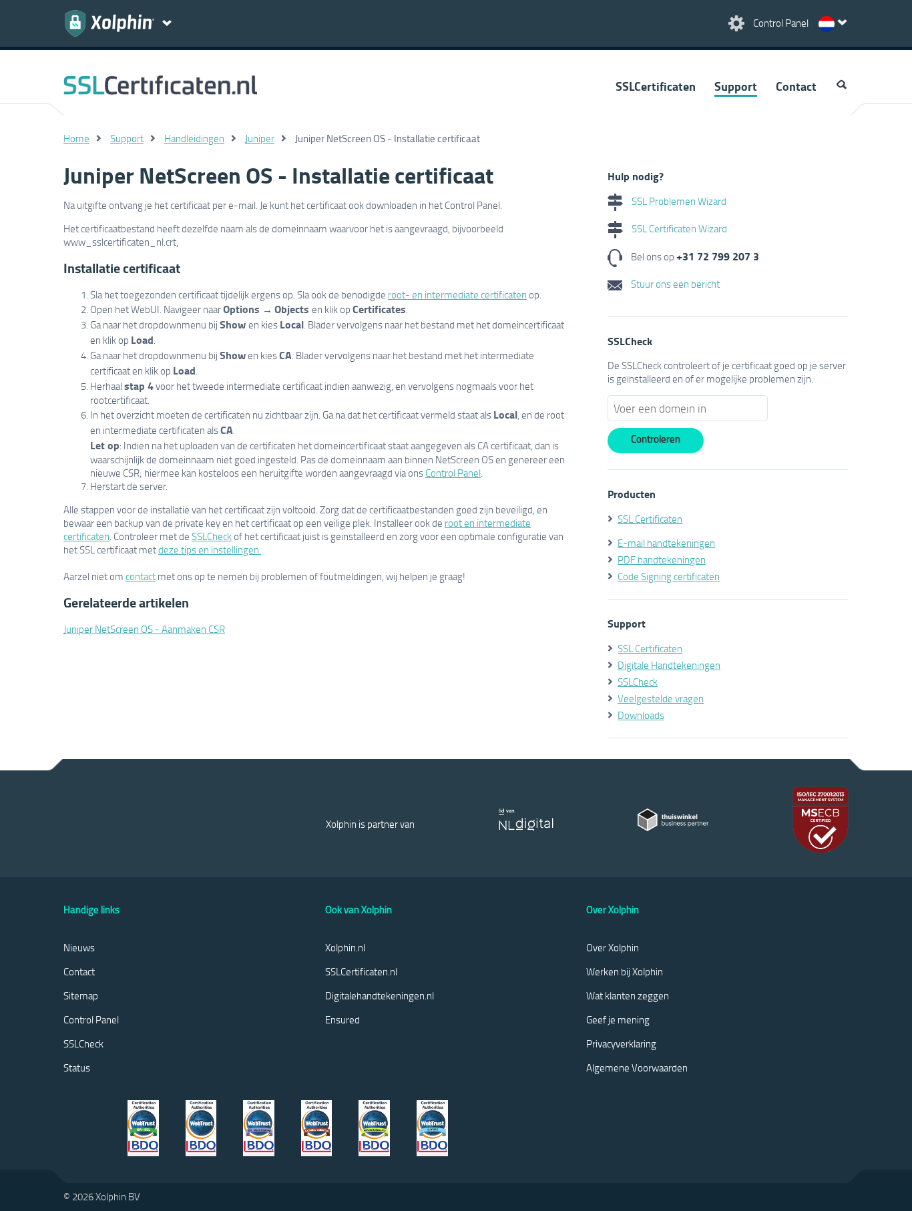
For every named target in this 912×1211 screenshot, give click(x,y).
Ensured (342, 1019)
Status (76, 1067)
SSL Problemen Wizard (678, 201)
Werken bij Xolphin (624, 971)
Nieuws (79, 947)
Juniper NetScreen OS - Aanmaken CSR (144, 629)
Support (735, 86)
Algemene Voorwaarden (637, 1067)
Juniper (259, 138)
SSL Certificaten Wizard (678, 228)
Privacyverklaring (621, 1043)
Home (76, 138)
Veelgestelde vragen (661, 698)
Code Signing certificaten (669, 576)
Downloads (641, 715)
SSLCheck (212, 536)
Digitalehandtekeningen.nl (379, 995)
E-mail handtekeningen (666, 542)
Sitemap (80, 995)
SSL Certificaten (650, 518)
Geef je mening (618, 1019)
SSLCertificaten (656, 86)
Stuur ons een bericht (674, 283)
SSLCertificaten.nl (361, 971)
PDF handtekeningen (662, 559)
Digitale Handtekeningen (669, 665)
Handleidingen (194, 138)
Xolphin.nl (345, 947)
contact (141, 576)
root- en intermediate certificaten (457, 294)
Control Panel (453, 472)
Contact (796, 86)
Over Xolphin (612, 947)
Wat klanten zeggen (627, 995)
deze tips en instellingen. (209, 549)
